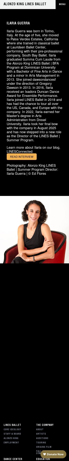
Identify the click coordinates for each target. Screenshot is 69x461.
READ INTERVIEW (21, 157)
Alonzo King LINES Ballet (25, 4)
